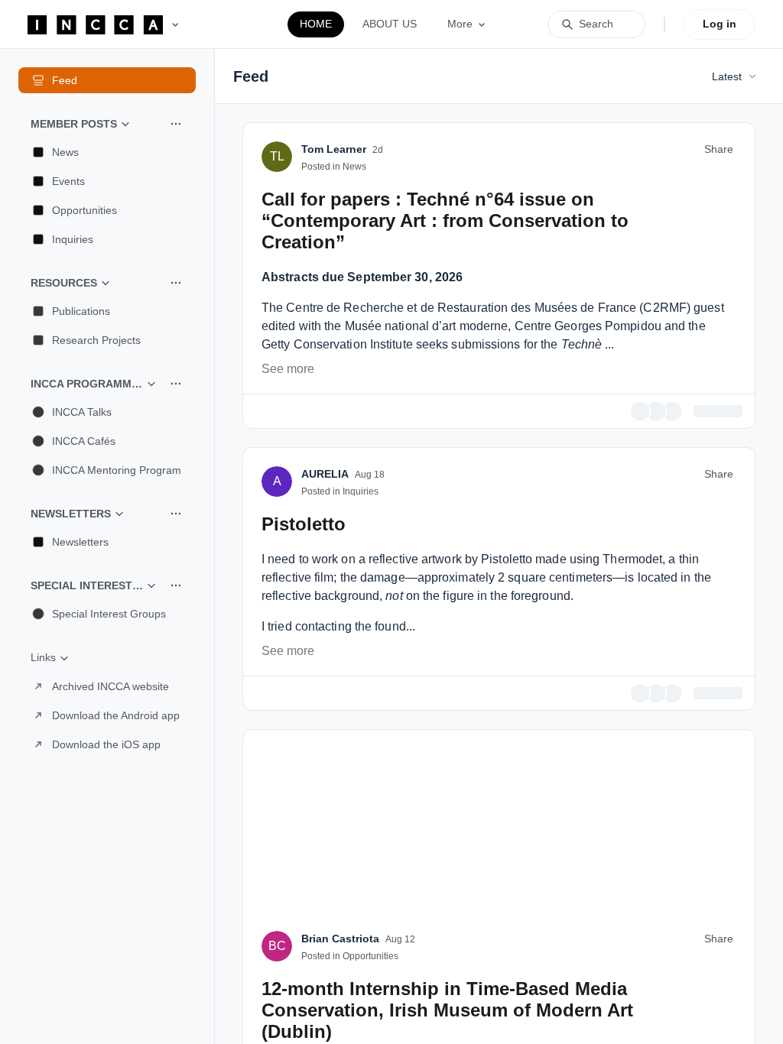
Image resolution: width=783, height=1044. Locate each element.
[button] (107, 152)
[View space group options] (176, 123)
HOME (316, 24)
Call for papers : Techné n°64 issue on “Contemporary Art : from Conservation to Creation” (445, 469)
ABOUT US (389, 24)
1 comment (715, 940)
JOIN (395, 235)
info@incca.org (362, 327)
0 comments (712, 659)
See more (288, 617)
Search (596, 24)
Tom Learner (333, 398)
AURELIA (325, 721)
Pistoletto (304, 770)
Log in (719, 24)
